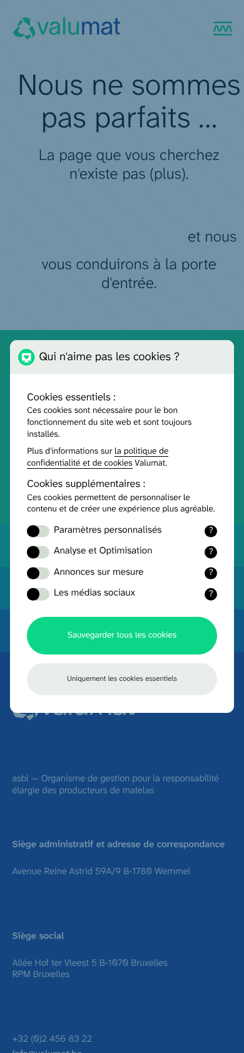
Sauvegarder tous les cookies (122, 635)
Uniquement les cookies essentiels (122, 679)
